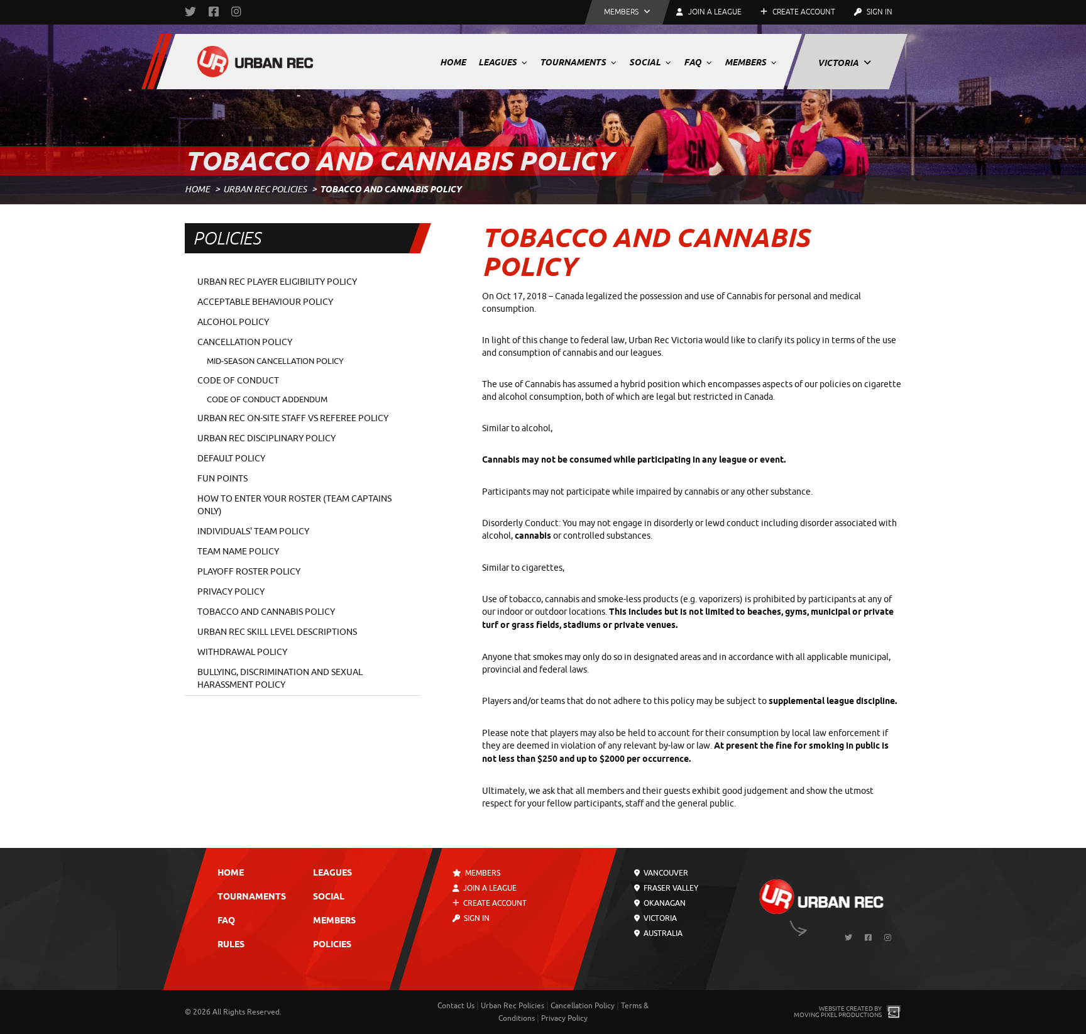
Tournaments (574, 62)
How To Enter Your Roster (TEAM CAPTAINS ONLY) (294, 505)
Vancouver (665, 873)
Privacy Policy (231, 591)
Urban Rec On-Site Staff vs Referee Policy (292, 418)
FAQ (693, 62)
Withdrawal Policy (242, 652)
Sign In (878, 12)
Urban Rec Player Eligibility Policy (277, 282)
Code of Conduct (238, 380)
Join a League (489, 888)
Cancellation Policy (244, 342)
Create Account (803, 12)
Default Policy (231, 458)
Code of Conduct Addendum (267, 399)
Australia (662, 933)
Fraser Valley (670, 888)
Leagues (498, 62)
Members (746, 62)
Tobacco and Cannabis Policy (266, 612)
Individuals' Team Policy (253, 531)
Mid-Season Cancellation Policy (275, 361)
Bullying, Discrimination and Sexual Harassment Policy (280, 678)
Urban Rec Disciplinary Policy (266, 438)
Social (645, 62)
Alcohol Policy (233, 322)
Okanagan (664, 903)
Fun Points (222, 478)
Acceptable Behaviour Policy (265, 302)
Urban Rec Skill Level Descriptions (277, 632)
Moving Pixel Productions (838, 1015)
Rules (230, 945)
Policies (332, 945)
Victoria (839, 63)
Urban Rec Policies (265, 189)
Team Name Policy (238, 551)
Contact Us (455, 1006)
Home (453, 62)
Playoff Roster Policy (248, 571)
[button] (627, 12)
